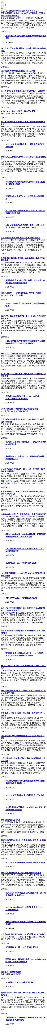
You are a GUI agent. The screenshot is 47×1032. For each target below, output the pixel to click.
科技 (3, 11)
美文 (27, 11)
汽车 (7, 11)
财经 (11, 11)
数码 (15, 11)
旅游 (23, 11)
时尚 (19, 11)
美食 (31, 11)
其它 (35, 11)
